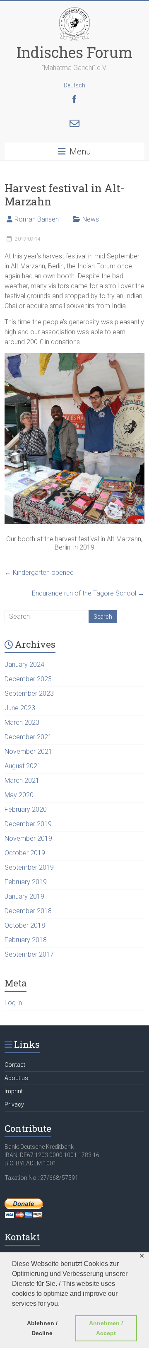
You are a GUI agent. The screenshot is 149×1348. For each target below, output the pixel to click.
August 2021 (23, 766)
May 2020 (19, 795)
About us (16, 1078)
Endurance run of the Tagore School (88, 593)
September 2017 (29, 954)
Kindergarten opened (39, 572)
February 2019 (26, 882)
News (90, 219)
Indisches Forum (74, 52)
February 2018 (26, 940)
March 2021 (22, 780)
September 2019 (29, 867)
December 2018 (28, 911)
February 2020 (26, 809)
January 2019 (24, 896)
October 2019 (25, 853)
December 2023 (28, 679)
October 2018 (25, 925)
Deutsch (74, 85)
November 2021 (28, 751)
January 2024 (24, 664)
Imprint (14, 1091)
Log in (13, 1003)
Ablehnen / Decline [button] (42, 1328)
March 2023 (22, 722)
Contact (15, 1064)
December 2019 (28, 824)
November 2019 (28, 838)
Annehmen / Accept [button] (106, 1328)
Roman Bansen (36, 219)
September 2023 (29, 693)
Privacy (14, 1104)
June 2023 (20, 708)
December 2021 (28, 737)
